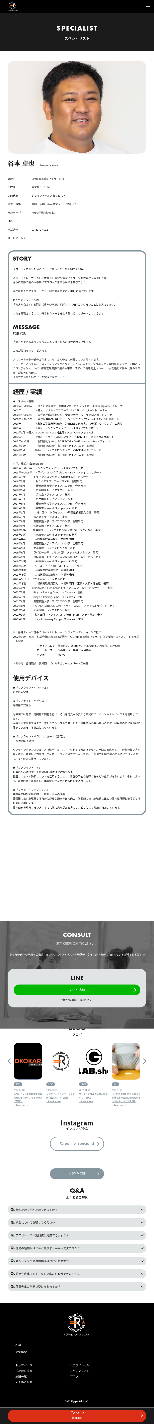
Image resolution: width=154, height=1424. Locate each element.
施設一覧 (21, 1376)
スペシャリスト (79, 1371)
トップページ (23, 1365)
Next (144, 1061)
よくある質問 (23, 1382)
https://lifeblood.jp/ (43, 212)
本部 (18, 1345)
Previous (9, 1061)
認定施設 (21, 1352)
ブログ (74, 1376)
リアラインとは (80, 1365)
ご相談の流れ (23, 1371)
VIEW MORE (77, 1173)
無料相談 (77, 1415)
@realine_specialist (77, 1144)
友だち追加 (77, 989)
